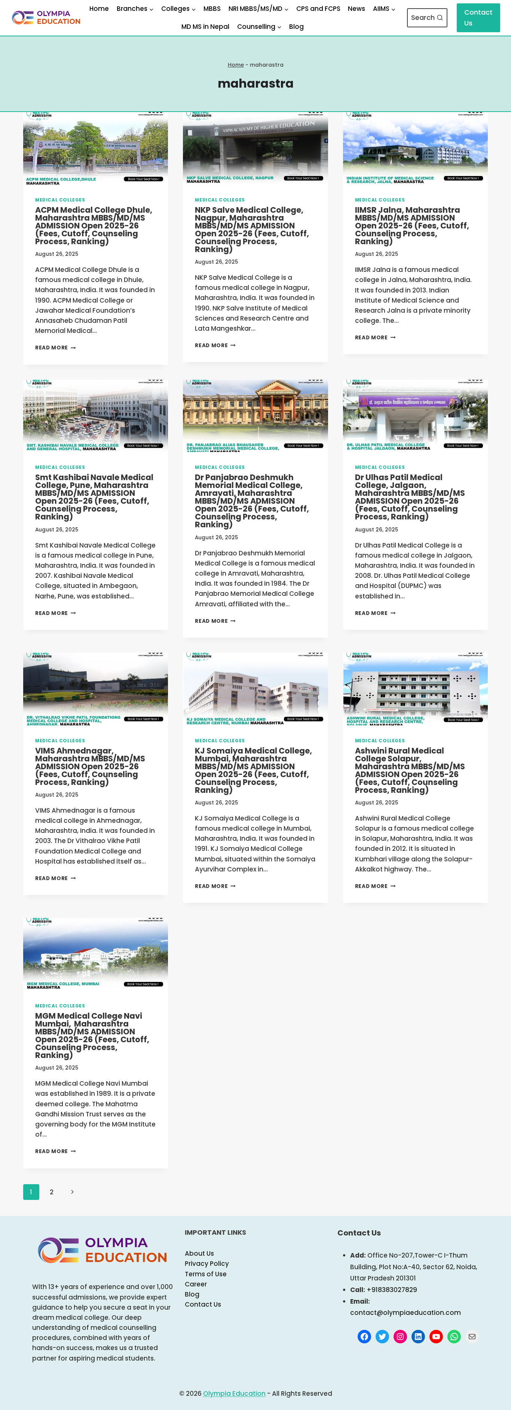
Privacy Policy (207, 1263)
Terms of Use (206, 1274)
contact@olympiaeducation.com (405, 1312)
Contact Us (478, 17)
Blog (296, 26)
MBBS (212, 8)
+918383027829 (392, 1289)
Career (196, 1284)
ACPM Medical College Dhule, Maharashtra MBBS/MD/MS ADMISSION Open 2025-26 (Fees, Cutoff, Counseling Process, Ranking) (93, 225)
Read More (55, 347)
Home (99, 8)
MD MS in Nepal (205, 26)
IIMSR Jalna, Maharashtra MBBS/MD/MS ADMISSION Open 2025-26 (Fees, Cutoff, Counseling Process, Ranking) (412, 225)
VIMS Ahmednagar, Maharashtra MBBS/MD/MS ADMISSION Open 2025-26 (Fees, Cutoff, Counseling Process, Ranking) (90, 766)
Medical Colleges (60, 200)
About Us (199, 1253)
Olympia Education (234, 1393)
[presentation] (95, 148)
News (356, 8)
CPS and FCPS (318, 8)
